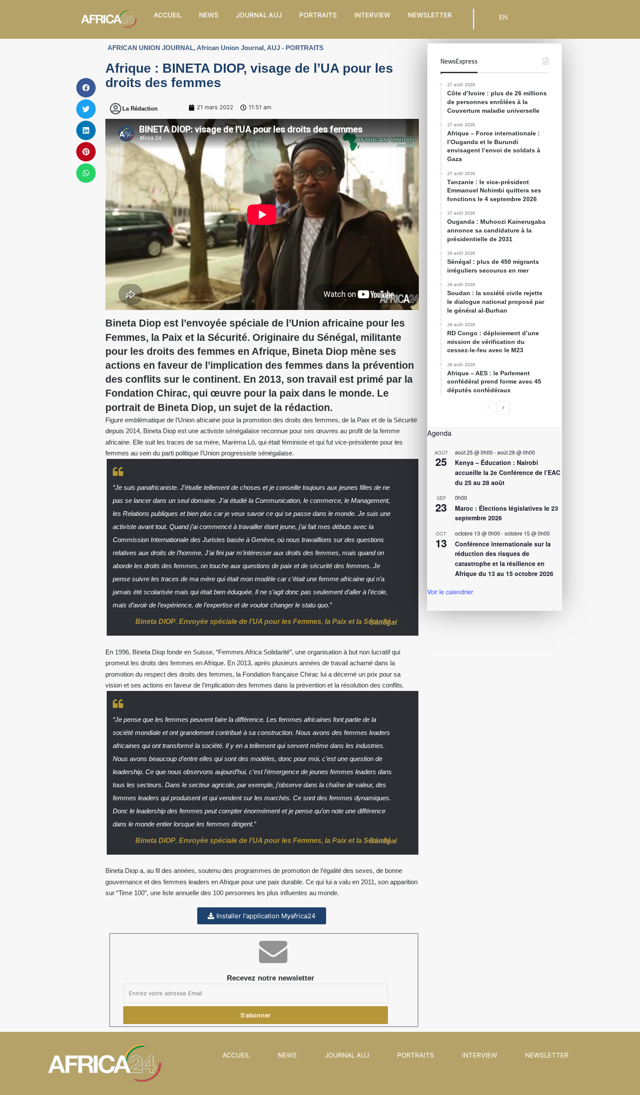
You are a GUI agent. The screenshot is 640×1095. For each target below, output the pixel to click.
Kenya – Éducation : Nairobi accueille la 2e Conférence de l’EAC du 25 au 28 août (507, 472)
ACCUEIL (168, 15)
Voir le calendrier (450, 591)
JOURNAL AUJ (259, 15)
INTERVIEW (372, 15)
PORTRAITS (318, 15)
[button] (86, 88)
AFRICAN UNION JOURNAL (151, 47)
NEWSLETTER (430, 15)
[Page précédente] (488, 407)
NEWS (209, 15)
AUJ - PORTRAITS (295, 47)
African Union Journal (230, 47)
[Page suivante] (503, 407)
